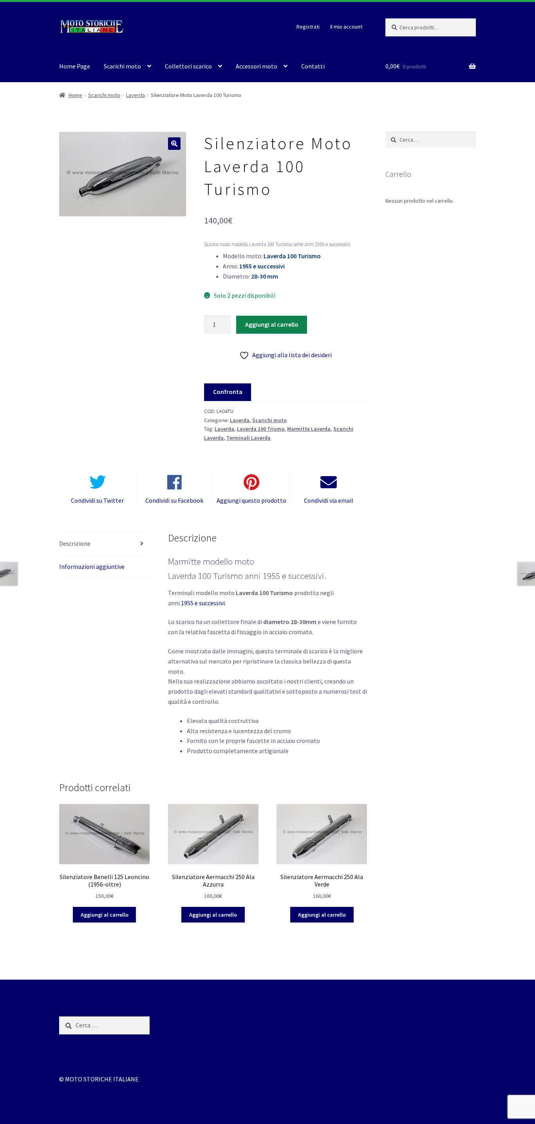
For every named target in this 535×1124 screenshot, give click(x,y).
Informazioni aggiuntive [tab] (92, 566)
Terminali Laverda (248, 437)
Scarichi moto (122, 66)
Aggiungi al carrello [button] (104, 914)
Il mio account (346, 26)
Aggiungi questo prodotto (251, 500)
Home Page (74, 66)
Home (75, 95)
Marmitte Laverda (309, 428)
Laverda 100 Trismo (260, 428)
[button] (174, 143)
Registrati (308, 26)
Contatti (313, 66)
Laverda (135, 95)
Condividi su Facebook (174, 500)
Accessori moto (256, 66)
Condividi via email (328, 500)
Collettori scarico (188, 66)
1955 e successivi (203, 603)
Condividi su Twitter (97, 500)
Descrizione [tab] (74, 543)
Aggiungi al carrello (271, 324)
